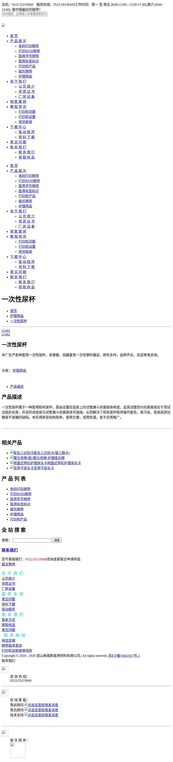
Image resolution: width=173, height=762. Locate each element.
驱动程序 (8, 609)
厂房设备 (8, 588)
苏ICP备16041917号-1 (124, 655)
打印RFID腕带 (29, 51)
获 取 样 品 (27, 157)
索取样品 (8, 625)
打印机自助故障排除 (17, 650)
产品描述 (17, 386)
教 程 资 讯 (18, 107)
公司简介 (8, 578)
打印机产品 (27, 66)
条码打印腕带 (29, 46)
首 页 (14, 36)
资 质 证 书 (27, 91)
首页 (13, 311)
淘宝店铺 (8, 640)
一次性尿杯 (18, 321)
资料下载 (8, 604)
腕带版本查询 (12, 645)
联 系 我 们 (18, 147)
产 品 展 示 (18, 41)
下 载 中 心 (18, 127)
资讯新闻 (25, 122)
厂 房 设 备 (27, 96)
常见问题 (8, 599)
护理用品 (25, 76)
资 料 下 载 (27, 137)
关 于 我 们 (18, 81)
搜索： (7, 540)
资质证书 (8, 583)
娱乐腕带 (25, 71)
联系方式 (8, 620)
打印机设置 (27, 117)
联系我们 (10, 550)
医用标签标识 (29, 61)
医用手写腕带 (29, 56)
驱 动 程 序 (27, 132)
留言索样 (8, 564)
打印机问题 (27, 112)
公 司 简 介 (27, 86)
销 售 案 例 (18, 101)
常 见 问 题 (18, 142)
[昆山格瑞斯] (3, 24)
